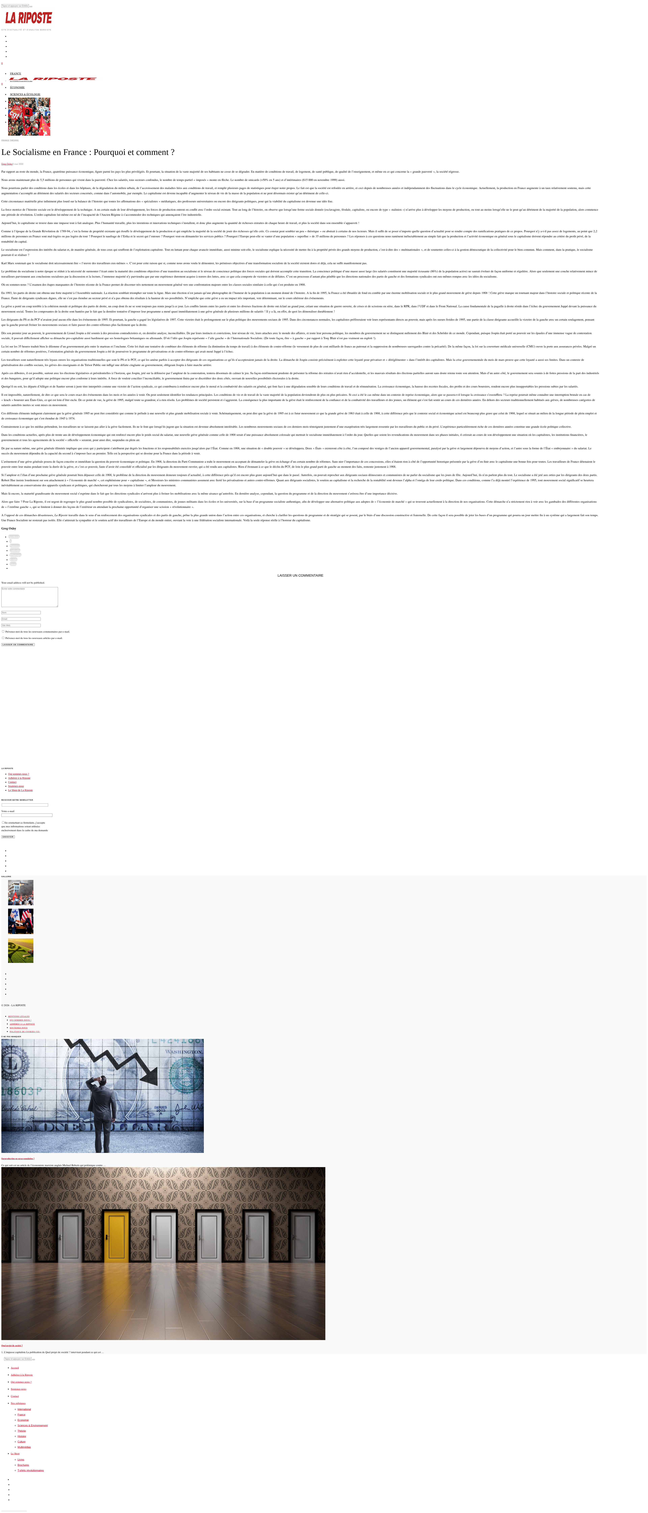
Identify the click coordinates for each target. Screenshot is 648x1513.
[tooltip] (14, 537)
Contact (12, 782)
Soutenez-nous (16, 786)
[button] (31, 6)
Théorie (14, 140)
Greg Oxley (6, 164)
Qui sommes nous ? (18, 774)
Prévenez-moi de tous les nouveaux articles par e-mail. (34, 638)
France (5, 140)
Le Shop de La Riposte (20, 790)
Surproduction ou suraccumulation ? (17, 1158)
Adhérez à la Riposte (19, 778)
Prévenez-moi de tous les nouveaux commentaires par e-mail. (37, 631)
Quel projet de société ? (12, 1345)
